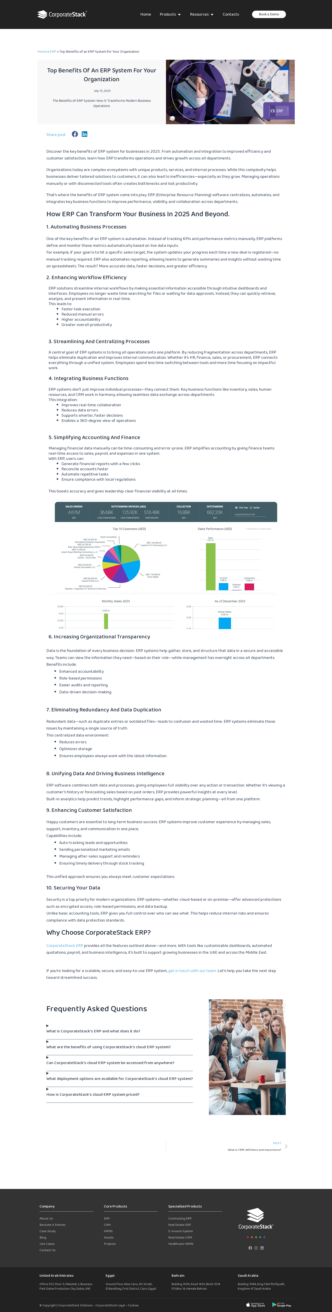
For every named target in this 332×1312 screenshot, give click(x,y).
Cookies (133, 1305)
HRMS (108, 1231)
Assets (109, 1238)
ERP (53, 52)
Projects (110, 1244)
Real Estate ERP (179, 1225)
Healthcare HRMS (181, 1244)
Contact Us (48, 1250)
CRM (107, 1225)
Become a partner (53, 1225)
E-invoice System (180, 1231)
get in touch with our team (192, 970)
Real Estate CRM (180, 1238)
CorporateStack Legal (111, 1305)
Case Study (48, 1231)
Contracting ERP (180, 1219)
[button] (75, 134)
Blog (43, 1238)
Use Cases (47, 1244)
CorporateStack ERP (64, 945)
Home (42, 52)
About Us (46, 1219)
